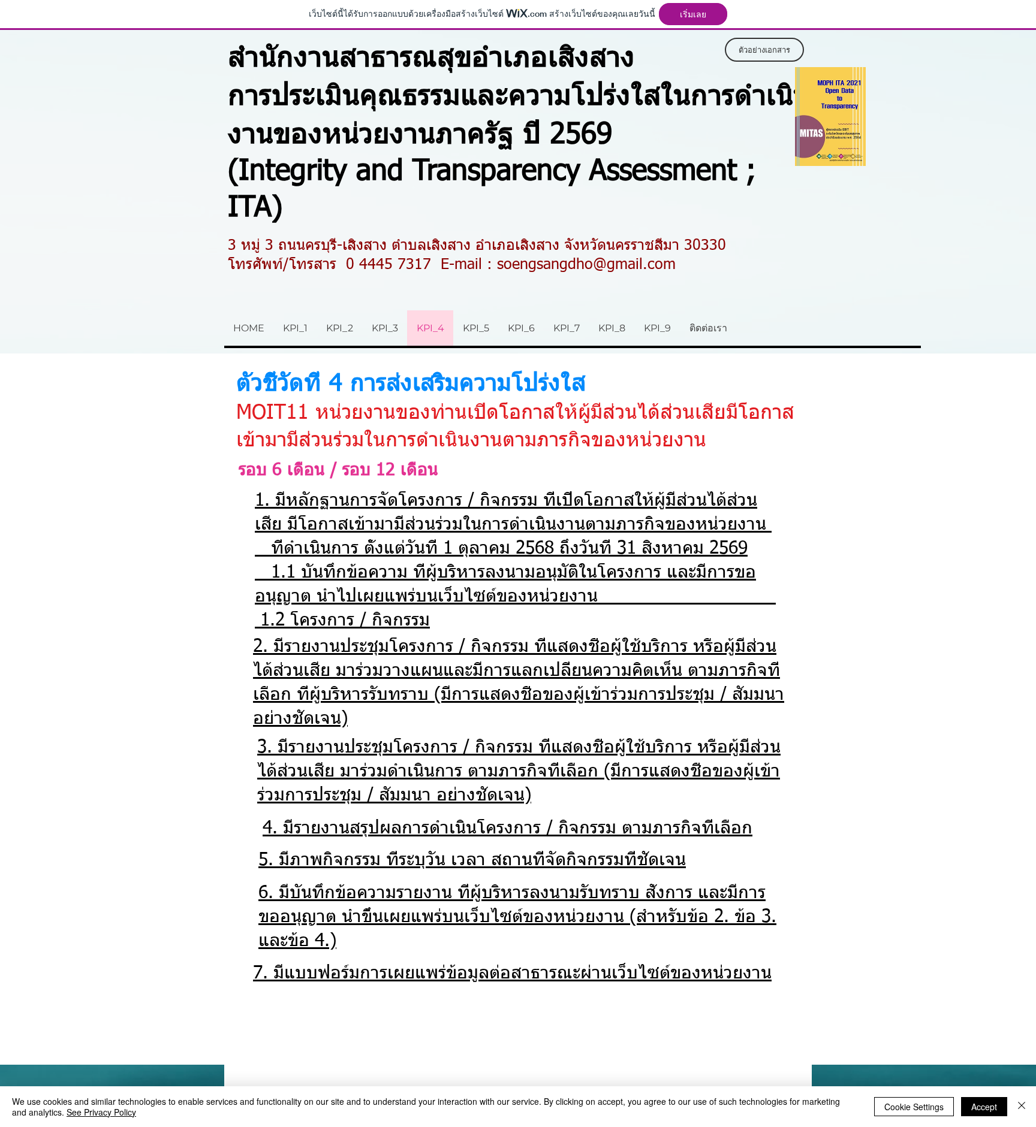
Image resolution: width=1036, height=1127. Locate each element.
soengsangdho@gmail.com (586, 265)
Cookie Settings (914, 1107)
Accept (984, 1107)
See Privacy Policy (101, 1112)
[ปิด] (1021, 1106)
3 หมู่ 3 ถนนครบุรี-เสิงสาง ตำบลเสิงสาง (349, 245)
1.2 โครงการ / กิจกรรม (345, 621)
